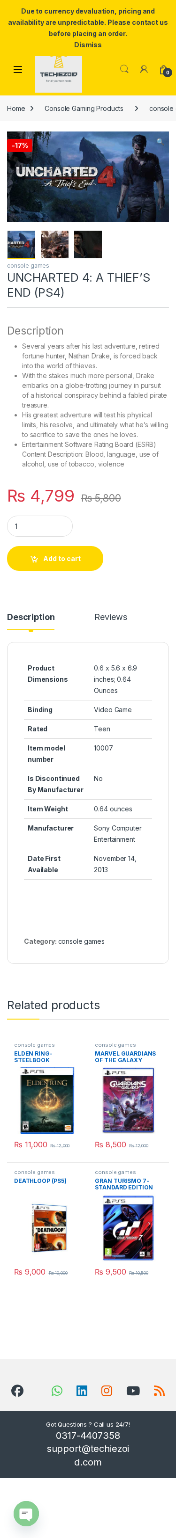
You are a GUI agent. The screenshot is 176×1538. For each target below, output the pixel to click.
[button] (160, 141)
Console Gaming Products (84, 108)
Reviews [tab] (110, 617)
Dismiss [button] (88, 45)
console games (28, 265)
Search (124, 69)
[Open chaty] (26, 1513)
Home (16, 108)
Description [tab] (30, 617)
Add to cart (62, 558)
